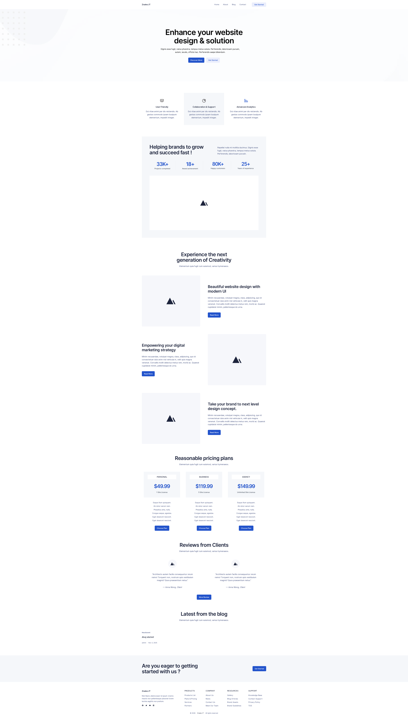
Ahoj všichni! (148, 637)
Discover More (196, 60)
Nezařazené (146, 632)
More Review (204, 597)
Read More (214, 315)
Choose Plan (162, 528)
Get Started (259, 5)
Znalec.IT (146, 4)
